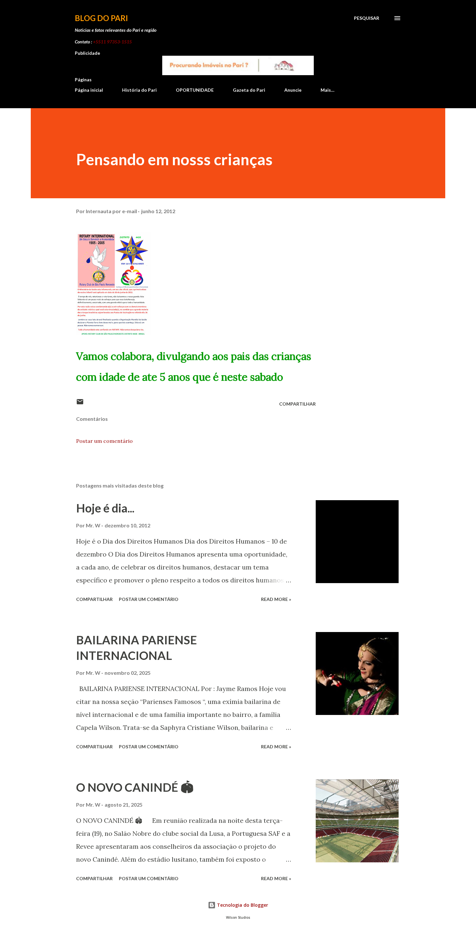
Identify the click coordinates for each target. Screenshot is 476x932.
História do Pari (139, 90)
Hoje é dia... (105, 508)
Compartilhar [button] (297, 404)
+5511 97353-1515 (112, 41)
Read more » (276, 599)
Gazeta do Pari (249, 90)
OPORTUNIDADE (195, 90)
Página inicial (89, 90)
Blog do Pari (101, 18)
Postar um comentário (104, 441)
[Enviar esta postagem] (80, 404)
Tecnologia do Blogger (242, 905)
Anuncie (292, 90)
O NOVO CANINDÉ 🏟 (135, 787)
